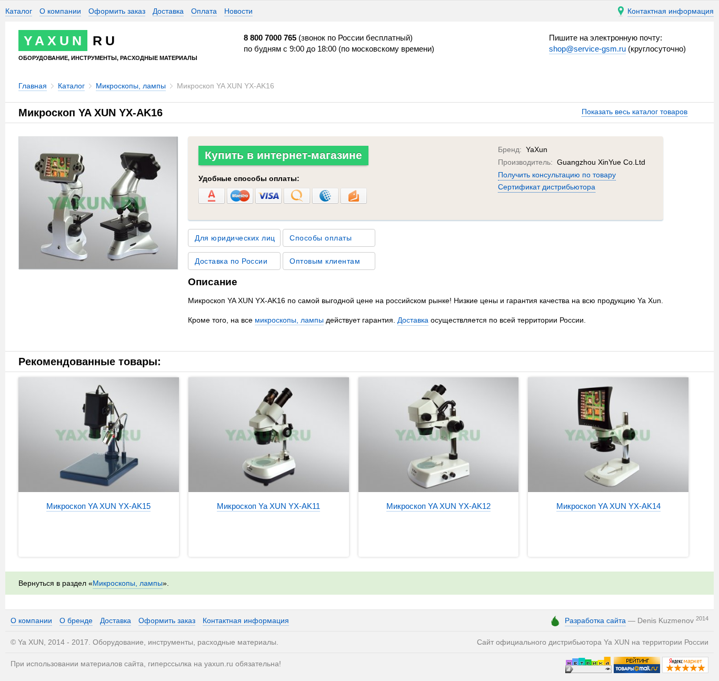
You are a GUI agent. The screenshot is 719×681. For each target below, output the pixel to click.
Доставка (168, 11)
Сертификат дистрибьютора (546, 187)
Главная (32, 86)
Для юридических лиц (235, 238)
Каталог (18, 11)
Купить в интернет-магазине (283, 155)
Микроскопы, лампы (131, 86)
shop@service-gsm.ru (587, 48)
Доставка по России (231, 261)
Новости (238, 11)
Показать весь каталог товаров (634, 111)
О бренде (76, 620)
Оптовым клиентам (324, 261)
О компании (60, 11)
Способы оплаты (320, 238)
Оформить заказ (116, 11)
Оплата (204, 11)
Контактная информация (246, 620)
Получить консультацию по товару (557, 175)
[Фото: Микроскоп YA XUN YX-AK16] (97, 266)
